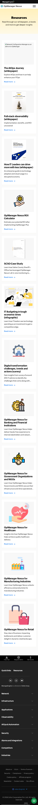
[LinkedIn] (10, 680)
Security (7, 773)
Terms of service (26, 769)
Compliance (17, 773)
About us (9, 769)
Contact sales (19, 781)
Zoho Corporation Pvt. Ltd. (18, 797)
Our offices (30, 781)
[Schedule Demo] (34, 801)
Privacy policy (29, 773)
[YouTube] (22, 680)
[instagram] (16, 680)
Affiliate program (25, 777)
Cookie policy (11, 777)
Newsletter (8, 781)
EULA (16, 769)
